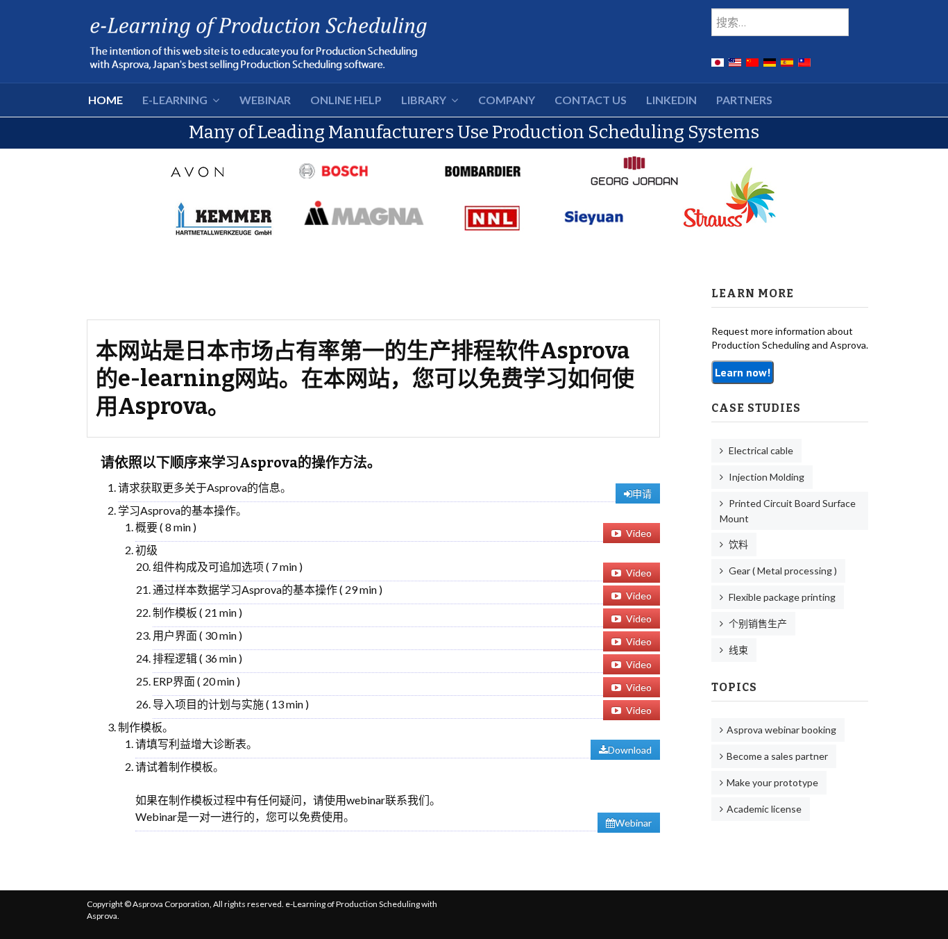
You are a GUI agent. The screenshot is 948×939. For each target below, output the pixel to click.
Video (638, 533)
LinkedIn (671, 99)
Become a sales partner (777, 756)
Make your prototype (772, 782)
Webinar (265, 99)
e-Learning (175, 99)
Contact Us (591, 99)
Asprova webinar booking (781, 730)
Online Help (346, 99)
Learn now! (742, 372)
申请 (642, 493)
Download (630, 750)
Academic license (764, 809)
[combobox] (780, 22)
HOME (105, 99)
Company (506, 99)
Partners (744, 99)
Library (423, 99)
